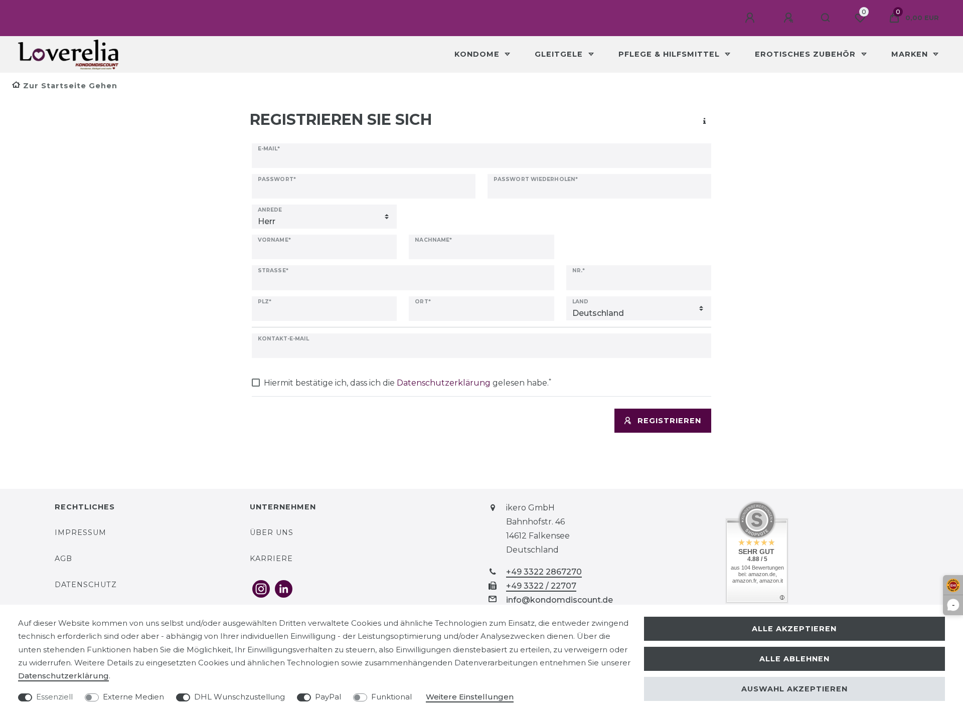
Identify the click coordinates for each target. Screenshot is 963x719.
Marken (910, 54)
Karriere (271, 558)
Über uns (271, 532)
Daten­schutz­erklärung (63, 675)
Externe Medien (133, 696)
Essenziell (54, 696)
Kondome (478, 54)
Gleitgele (560, 54)
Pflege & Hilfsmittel (670, 54)
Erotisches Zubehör (806, 54)
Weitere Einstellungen (470, 696)
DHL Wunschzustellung (239, 696)
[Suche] (826, 18)
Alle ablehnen (794, 658)
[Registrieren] (790, 18)
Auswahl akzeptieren (794, 688)
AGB (63, 558)
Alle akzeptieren (794, 628)
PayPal (328, 696)
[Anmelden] (751, 18)
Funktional (391, 696)
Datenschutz (86, 584)
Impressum (80, 532)
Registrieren (669, 420)
